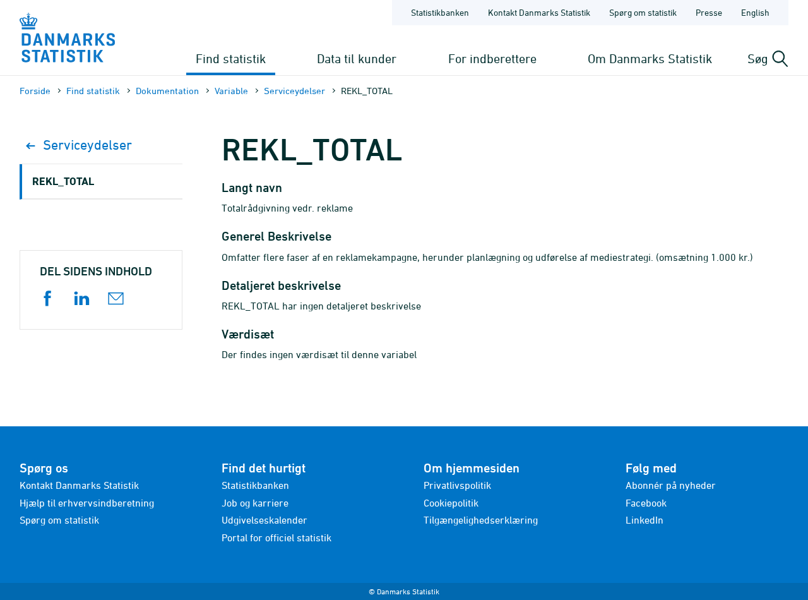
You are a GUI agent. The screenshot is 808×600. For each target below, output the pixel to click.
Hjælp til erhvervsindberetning (87, 502)
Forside (35, 90)
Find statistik (231, 58)
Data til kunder (356, 58)
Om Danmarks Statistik (650, 58)
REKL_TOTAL (63, 181)
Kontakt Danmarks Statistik (539, 12)
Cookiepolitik (451, 502)
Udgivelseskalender (264, 519)
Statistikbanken (440, 12)
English (755, 12)
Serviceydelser (294, 90)
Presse (709, 12)
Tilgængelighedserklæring (481, 519)
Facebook (646, 502)
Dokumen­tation (167, 90)
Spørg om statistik (643, 12)
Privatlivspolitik (457, 485)
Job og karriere (255, 502)
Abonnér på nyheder (671, 485)
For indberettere (492, 58)
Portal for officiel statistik (276, 537)
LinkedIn (644, 519)
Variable (231, 90)
